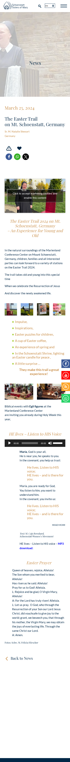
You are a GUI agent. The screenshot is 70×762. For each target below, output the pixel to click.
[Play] (9, 443)
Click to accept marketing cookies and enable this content (35, 195)
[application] (35, 443)
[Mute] (50, 443)
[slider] (58, 442)
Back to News (22, 658)
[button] (9, 156)
